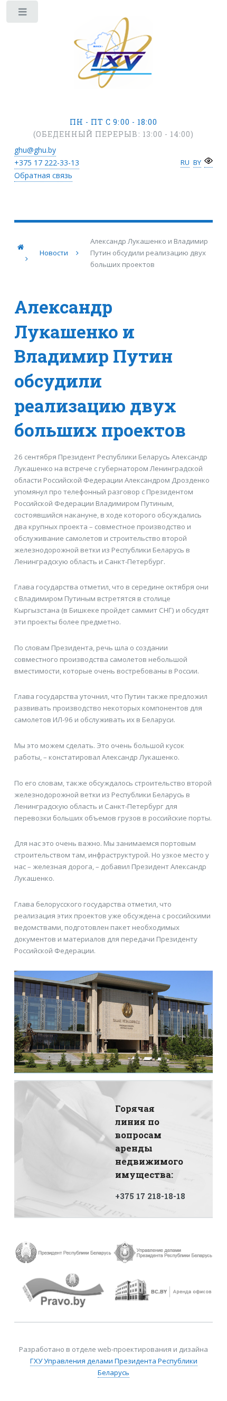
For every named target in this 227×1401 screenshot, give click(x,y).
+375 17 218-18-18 (150, 1196)
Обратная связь (43, 175)
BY (197, 162)
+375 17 (46, 163)
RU (185, 162)
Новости (54, 252)
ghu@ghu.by (35, 150)
